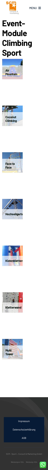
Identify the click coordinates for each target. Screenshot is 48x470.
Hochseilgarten (15, 214)
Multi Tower (9, 352)
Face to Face (10, 165)
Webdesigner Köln (17, 462)
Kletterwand (13, 307)
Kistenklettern (14, 261)
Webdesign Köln (31, 462)
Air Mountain (11, 72)
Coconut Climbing (11, 119)
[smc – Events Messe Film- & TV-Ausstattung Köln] (14, 8)
